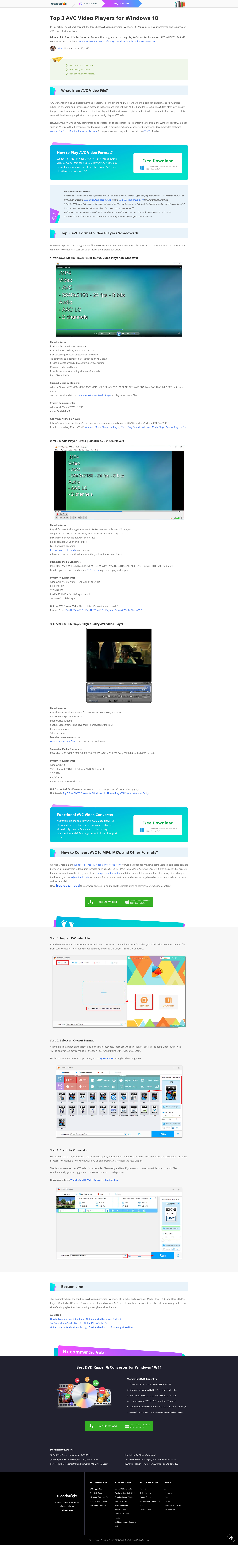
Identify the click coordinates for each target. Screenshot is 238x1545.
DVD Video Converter (98, 1505)
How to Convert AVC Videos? (82, 73)
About (166, 1489)
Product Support (146, 1497)
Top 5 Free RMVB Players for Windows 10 (84, 793)
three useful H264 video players (97, 200)
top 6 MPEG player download (131, 200)
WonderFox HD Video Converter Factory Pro (94, 1180)
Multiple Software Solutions (125, 1522)
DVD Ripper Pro (96, 1489)
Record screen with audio (63, 550)
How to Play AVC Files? (79, 69)
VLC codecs (93, 570)
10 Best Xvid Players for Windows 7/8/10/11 (70, 1455)
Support (143, 1489)
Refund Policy (169, 1509)
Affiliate (167, 1501)
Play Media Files (121, 1501)
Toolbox (118, 1518)
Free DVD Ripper (96, 1493)
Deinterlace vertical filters (63, 741)
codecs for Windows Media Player (94, 395)
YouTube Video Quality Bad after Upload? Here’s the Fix (78, 1323)
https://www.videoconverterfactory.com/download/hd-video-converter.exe (116, 41)
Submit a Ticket (145, 1509)
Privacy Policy (94, 1540)
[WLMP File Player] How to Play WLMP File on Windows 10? (151, 1464)
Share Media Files (122, 1505)
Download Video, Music (124, 1497)
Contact (167, 1497)
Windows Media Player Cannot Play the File (164, 427)
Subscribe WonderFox (172, 1505)
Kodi (116, 1526)
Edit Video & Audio (122, 1514)
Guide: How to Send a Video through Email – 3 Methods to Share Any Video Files (91, 1327)
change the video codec (108, 873)
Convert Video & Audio (123, 1489)
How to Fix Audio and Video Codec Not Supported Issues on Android (85, 1319)
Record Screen (120, 1509)
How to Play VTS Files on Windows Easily (128, 793)
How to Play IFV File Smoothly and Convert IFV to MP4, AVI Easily (79, 1464)
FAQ (141, 1505)
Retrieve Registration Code (150, 1501)
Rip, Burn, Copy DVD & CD (125, 1493)
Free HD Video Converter (99, 1501)
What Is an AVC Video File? (81, 65)
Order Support (145, 1493)
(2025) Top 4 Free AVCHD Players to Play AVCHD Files (74, 1459)
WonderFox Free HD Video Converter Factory (73, 131)
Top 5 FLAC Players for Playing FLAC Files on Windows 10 (150, 1459)
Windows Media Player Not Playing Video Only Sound (112, 427)
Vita (60, 48)
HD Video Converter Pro (99, 1497)
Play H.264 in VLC (74, 610)
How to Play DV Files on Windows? (140, 1455)
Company (168, 1493)
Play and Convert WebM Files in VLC (123, 610)
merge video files (106, 1058)
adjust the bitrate (80, 877)
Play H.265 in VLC (94, 610)
